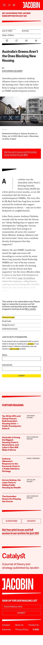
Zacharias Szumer (12, 71)
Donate (31, 521)
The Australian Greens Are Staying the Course (11, 499)
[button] (4, 5)
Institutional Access (10, 329)
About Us (19, 625)
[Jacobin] (31, 5)
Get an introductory (12, 13)
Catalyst (6, 625)
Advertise (6, 630)
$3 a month (30, 309)
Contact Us (33, 625)
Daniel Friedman (33, 458)
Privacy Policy (21, 630)
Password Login (8, 317)
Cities (4, 35)
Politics (11, 35)
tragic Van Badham (26, 278)
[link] (14, 5)
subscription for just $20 (14, 16)
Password (7, 365)
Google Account (8, 325)
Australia (25, 31)
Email (5, 355)
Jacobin (26, 13)
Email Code (6, 321)
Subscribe (11, 521)
